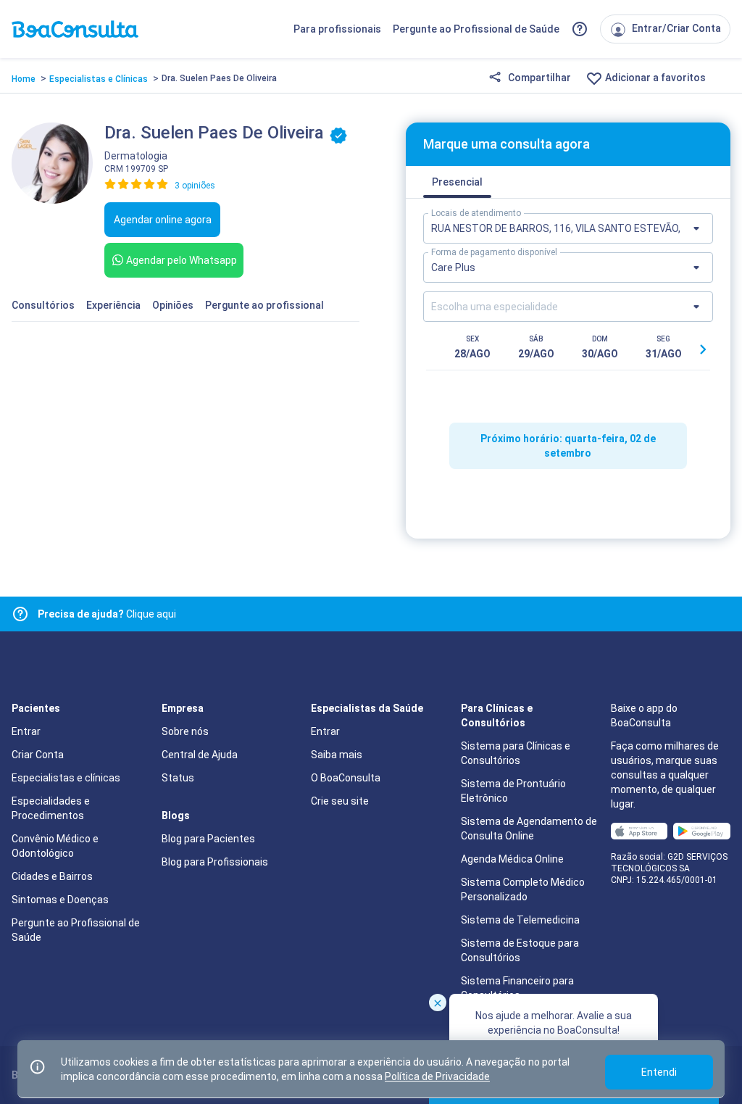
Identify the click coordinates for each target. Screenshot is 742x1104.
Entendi (659, 1072)
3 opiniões (195, 185)
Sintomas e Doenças (60, 899)
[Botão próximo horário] (703, 349)
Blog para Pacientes (208, 838)
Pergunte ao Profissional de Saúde (476, 29)
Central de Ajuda (200, 754)
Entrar (26, 731)
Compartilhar (538, 77)
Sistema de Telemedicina (520, 920)
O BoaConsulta (345, 778)
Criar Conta (38, 754)
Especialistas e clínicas (66, 778)
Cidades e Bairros (52, 876)
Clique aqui (107, 614)
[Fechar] (437, 1002)
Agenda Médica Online (512, 859)
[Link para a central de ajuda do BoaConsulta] (579, 29)
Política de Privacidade (437, 1076)
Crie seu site (340, 801)
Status (178, 778)
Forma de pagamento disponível (494, 252)
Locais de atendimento (476, 213)
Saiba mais (336, 754)
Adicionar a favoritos (654, 77)
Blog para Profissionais (215, 862)
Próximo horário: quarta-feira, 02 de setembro (568, 446)
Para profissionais (337, 29)
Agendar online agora (163, 219)
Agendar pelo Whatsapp (181, 260)
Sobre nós (185, 731)
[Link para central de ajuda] (20, 614)
